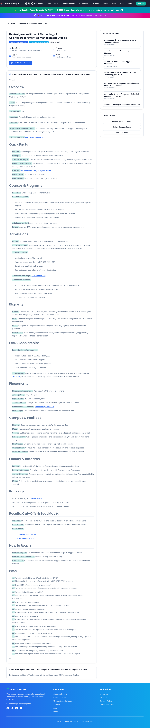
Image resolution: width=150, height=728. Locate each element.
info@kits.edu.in (44, 170)
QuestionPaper (53, 3)
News (105, 3)
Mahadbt (16, 376)
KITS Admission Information (25, 534)
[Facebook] (26, 3)
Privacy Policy (106, 701)
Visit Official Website (22, 63)
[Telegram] (32, 3)
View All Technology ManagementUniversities (122, 105)
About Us (104, 694)
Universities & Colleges (62, 701)
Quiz (114, 3)
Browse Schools (122, 132)
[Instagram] (29, 3)
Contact (103, 697)
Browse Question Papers (121, 122)
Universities (84, 3)
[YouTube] (35, 3)
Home (40, 3)
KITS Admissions (38, 276)
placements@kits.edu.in (44, 407)
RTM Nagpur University (24, 538)
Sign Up (141, 3)
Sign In (131, 3)
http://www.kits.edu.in (34, 137)
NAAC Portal (36, 498)
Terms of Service (107, 704)
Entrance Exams (69, 3)
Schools (96, 3)
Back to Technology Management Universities (29, 23)
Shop (122, 3)
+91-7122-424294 (28, 170)
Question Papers (60, 694)
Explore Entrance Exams (122, 127)
